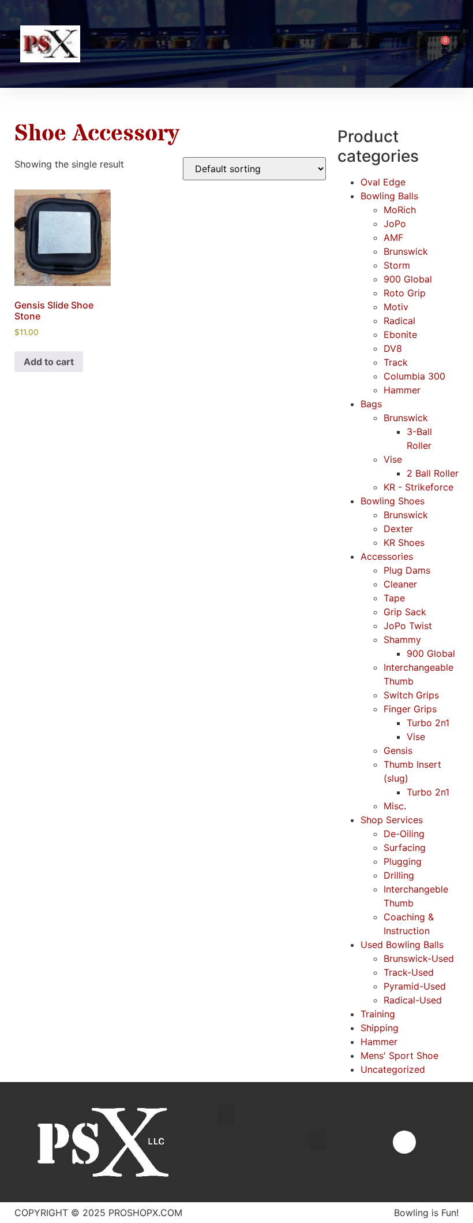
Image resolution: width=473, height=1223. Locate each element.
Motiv (396, 307)
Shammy (402, 639)
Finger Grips (410, 709)
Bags (371, 404)
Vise (393, 459)
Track (396, 362)
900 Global (408, 279)
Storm (397, 265)
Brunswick (406, 251)
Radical (399, 320)
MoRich (400, 209)
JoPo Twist (408, 625)
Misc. (395, 806)
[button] (417, 44)
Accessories (387, 556)
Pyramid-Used (415, 986)
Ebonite (400, 334)
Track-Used (409, 972)
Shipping (380, 1028)
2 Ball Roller (433, 473)
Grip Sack (405, 612)
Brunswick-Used (419, 958)
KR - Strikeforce (418, 487)
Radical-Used (413, 1000)
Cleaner (400, 584)
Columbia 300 (414, 376)
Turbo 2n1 (428, 722)
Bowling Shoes (393, 501)
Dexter (398, 528)
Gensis (398, 750)
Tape (394, 598)
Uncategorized (393, 1069)
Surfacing (405, 847)
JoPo (395, 223)
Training (378, 1014)
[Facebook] (404, 1142)
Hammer (402, 390)
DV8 (393, 348)
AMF (393, 237)
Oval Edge (383, 182)
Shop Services (392, 820)
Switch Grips (411, 695)
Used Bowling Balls (402, 944)
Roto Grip (405, 293)
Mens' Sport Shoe (399, 1055)
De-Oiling (404, 833)
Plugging (403, 861)
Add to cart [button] (49, 361)
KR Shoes (404, 542)
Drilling (399, 875)
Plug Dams (407, 570)
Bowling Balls (389, 196)
